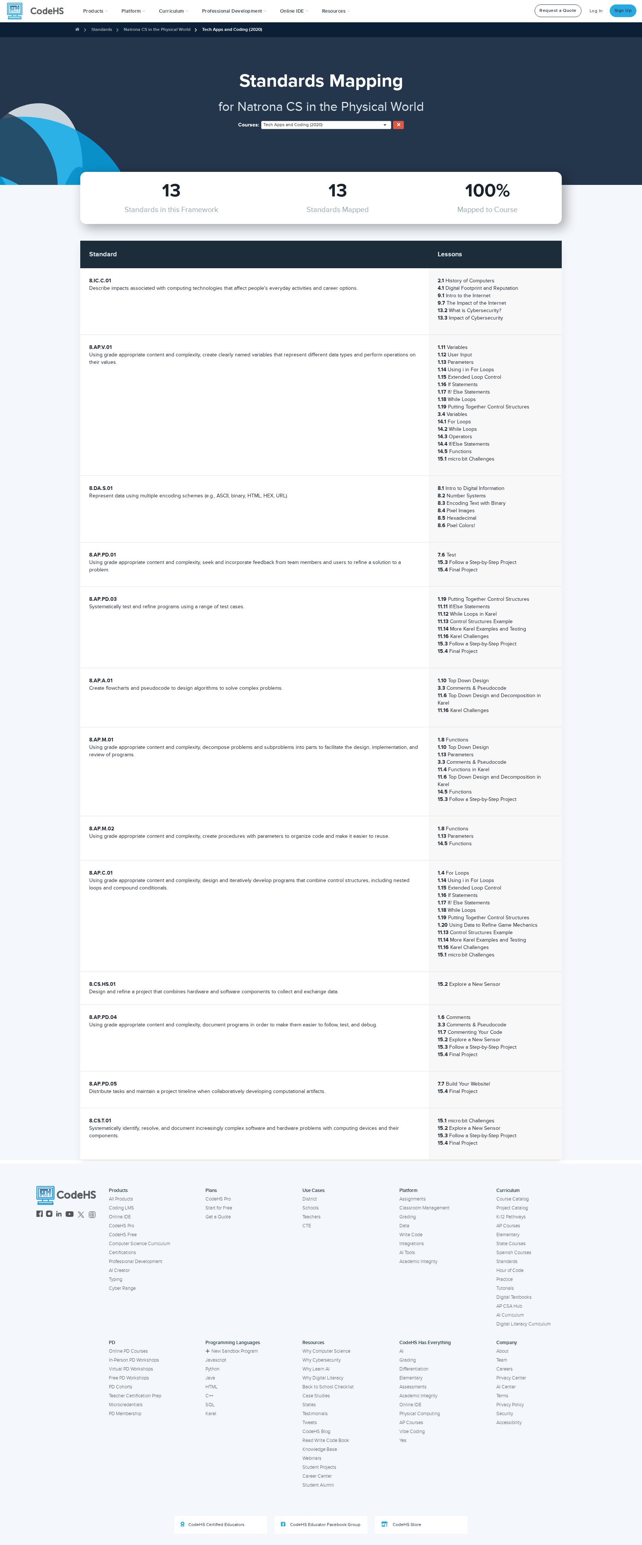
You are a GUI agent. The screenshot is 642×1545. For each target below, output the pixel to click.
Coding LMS (121, 1208)
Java (210, 1378)
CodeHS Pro (121, 1226)
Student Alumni (318, 1485)
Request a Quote (558, 10)
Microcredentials (126, 1405)
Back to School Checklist (328, 1387)
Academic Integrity (418, 1261)
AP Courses (508, 1226)
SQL (210, 1405)
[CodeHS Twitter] (81, 1215)
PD (112, 1342)
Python (212, 1369)
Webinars (311, 1458)
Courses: (248, 125)
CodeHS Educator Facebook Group (324, 1525)
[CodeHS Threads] (92, 1215)
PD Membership (125, 1414)
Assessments (413, 1387)
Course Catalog (512, 1199)
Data (404, 1226)
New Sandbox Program (234, 1351)
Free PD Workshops (129, 1378)
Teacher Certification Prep (135, 1396)
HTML (211, 1387)
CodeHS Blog (316, 1432)
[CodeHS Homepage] (38, 11)
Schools (310, 1208)
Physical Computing (419, 1414)
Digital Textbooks (514, 1297)
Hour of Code (509, 1270)
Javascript (215, 1360)
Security (504, 1414)
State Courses (511, 1244)
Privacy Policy (510, 1405)
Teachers (311, 1217)
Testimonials (315, 1414)
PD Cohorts (120, 1387)
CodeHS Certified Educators (216, 1525)
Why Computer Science (326, 1351)
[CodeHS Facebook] (39, 1215)
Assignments (412, 1199)
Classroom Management (424, 1208)
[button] (96, 11)
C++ (209, 1396)
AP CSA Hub (509, 1306)
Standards (101, 29)
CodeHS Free (123, 1235)
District (309, 1199)
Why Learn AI (316, 1369)
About (502, 1351)
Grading (407, 1217)
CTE (306, 1226)
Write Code (410, 1235)
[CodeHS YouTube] (69, 1215)
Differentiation (413, 1369)
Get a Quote (218, 1217)
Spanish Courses (513, 1253)
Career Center (317, 1476)
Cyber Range (122, 1288)
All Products (121, 1199)
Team (501, 1360)
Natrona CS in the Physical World (157, 29)
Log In (596, 11)
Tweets (309, 1423)
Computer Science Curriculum (139, 1244)
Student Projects (319, 1467)
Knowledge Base (319, 1449)
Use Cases (313, 1190)
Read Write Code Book (325, 1440)
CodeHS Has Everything (425, 1342)
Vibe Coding (412, 1432)
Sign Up (623, 10)
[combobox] (326, 125)
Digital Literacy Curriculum (523, 1324)
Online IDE (120, 1217)
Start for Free (218, 1208)
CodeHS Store (406, 1525)
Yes (402, 1440)
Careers (504, 1369)
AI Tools (407, 1253)
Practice (504, 1279)
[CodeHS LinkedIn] (59, 1215)
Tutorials (505, 1288)
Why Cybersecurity (321, 1360)
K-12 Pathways (511, 1217)
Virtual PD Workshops (131, 1369)
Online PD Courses (128, 1351)
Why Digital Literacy (322, 1378)
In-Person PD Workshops (134, 1360)
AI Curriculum (510, 1315)
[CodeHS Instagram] (49, 1215)
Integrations (411, 1244)
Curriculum (508, 1190)
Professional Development (135, 1261)
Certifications (122, 1253)
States (309, 1405)
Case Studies (316, 1396)
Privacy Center (511, 1378)
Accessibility (509, 1423)
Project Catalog (512, 1208)
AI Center (506, 1387)
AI (401, 1351)
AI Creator (119, 1270)
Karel (210, 1414)
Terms (502, 1396)
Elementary (507, 1235)
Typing (115, 1279)
